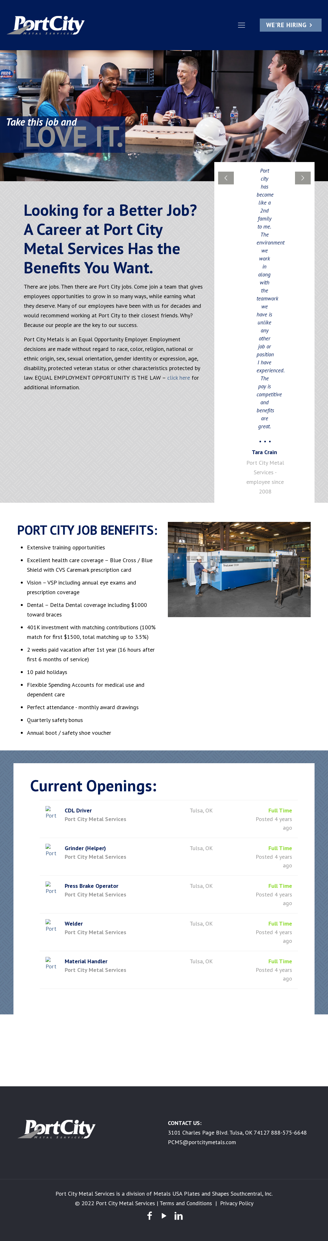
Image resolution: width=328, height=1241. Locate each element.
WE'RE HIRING (286, 25)
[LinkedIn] (178, 1216)
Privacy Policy (236, 1203)
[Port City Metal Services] (46, 25)
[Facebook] (149, 1216)
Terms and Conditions (186, 1203)
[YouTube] (164, 1216)
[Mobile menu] (241, 24)
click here (178, 377)
